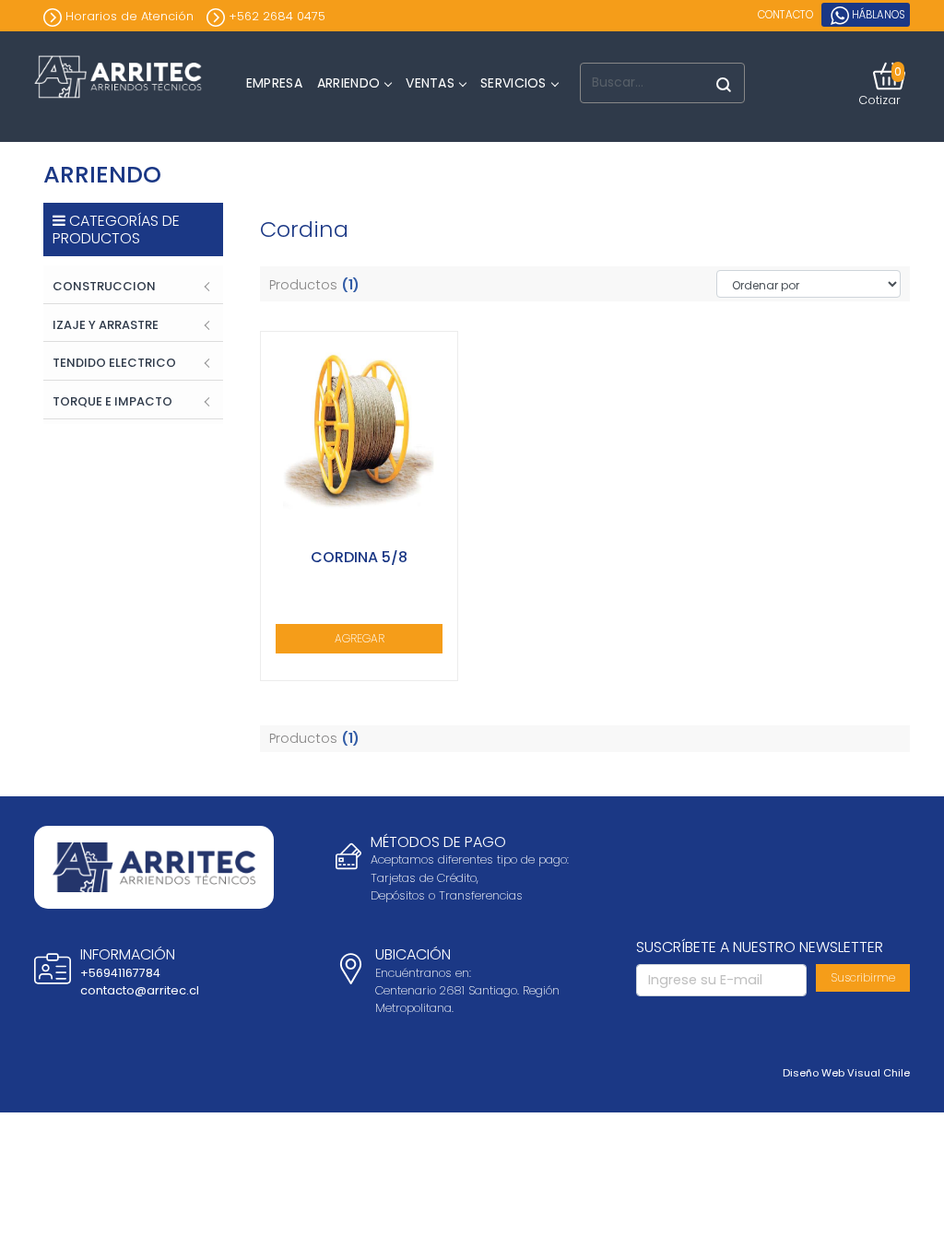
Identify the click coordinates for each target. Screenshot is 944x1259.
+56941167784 (120, 973)
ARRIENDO (348, 83)
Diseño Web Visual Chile (846, 1072)
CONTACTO (785, 14)
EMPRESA (274, 83)
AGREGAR (359, 638)
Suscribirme (863, 977)
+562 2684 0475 (275, 16)
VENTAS (430, 83)
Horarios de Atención (128, 16)
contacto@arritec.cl (139, 990)
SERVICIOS (513, 83)
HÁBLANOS (877, 14)
